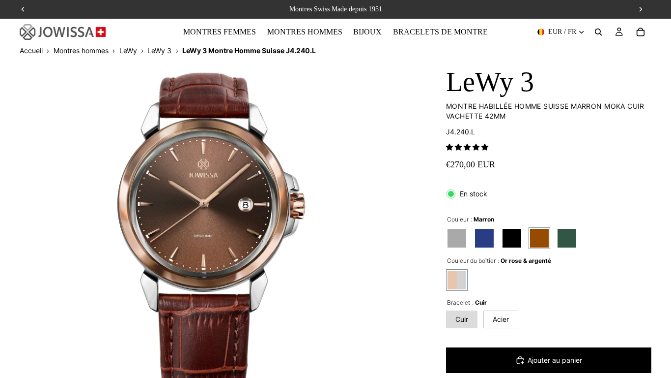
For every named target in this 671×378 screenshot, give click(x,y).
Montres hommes (81, 50)
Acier (501, 319)
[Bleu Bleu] (484, 238)
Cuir (461, 319)
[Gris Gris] (457, 238)
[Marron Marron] (539, 238)
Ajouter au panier (555, 360)
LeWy (128, 50)
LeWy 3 (159, 50)
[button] (467, 147)
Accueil (31, 50)
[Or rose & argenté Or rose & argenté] (457, 280)
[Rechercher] (598, 32)
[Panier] (640, 32)
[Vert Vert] (567, 238)
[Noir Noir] (512, 238)
